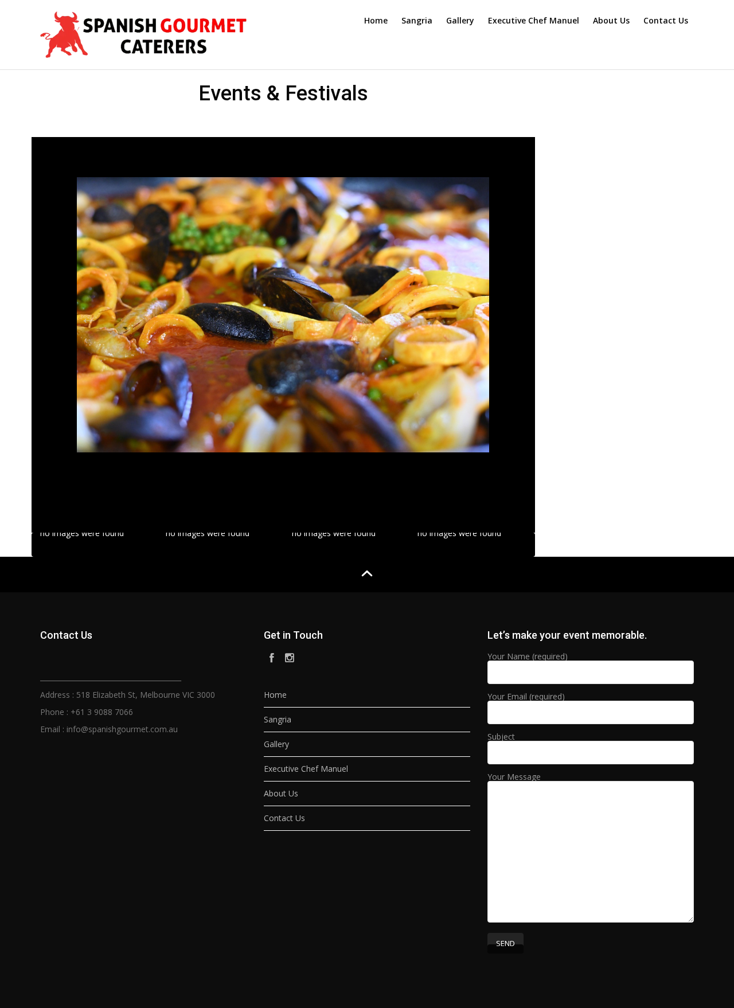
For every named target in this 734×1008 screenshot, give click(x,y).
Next (475, 314)
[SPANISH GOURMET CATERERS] (143, 32)
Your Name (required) (527, 657)
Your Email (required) (526, 697)
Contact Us (665, 20)
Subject (501, 737)
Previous (85, 314)
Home (376, 20)
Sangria (416, 20)
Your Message (514, 777)
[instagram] (290, 658)
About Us (611, 20)
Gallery (460, 20)
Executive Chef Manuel (533, 20)
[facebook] (272, 658)
